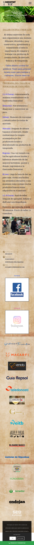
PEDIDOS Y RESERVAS (17, 543)
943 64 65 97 (8, 254)
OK (12, 538)
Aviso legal (20, 538)
